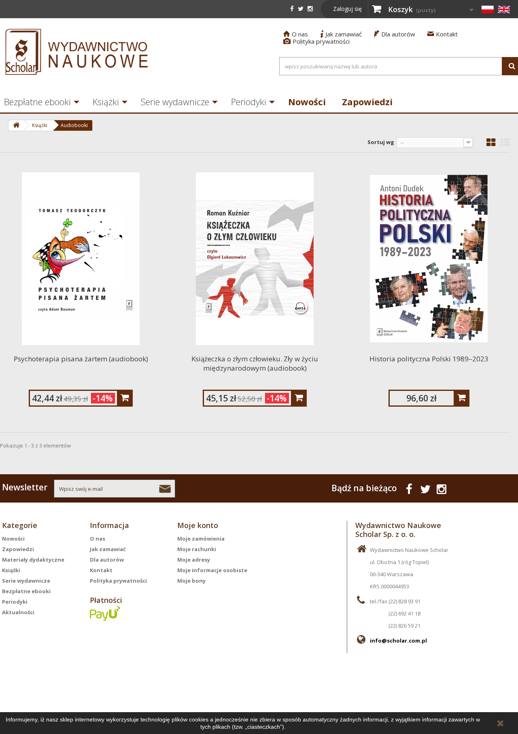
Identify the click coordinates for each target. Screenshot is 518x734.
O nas (295, 34)
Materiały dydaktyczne (33, 559)
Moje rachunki (196, 549)
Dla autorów (394, 34)
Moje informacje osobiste (212, 570)
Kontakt (442, 34)
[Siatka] (490, 142)
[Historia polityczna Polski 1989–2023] (429, 258)
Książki (106, 101)
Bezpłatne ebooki (26, 591)
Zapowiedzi (367, 101)
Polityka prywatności (316, 41)
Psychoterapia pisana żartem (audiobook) (81, 358)
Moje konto (197, 525)
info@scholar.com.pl (398, 640)
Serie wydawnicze (175, 101)
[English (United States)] (504, 9)
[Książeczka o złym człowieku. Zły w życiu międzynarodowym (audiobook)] (255, 258)
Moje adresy (193, 559)
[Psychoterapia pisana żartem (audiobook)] (81, 258)
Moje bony (191, 580)
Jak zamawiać (341, 34)
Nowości (307, 101)
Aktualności (18, 612)
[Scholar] (77, 51)
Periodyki (248, 101)
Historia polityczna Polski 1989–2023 (428, 358)
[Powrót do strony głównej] (16, 125)
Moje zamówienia (201, 538)
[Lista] (505, 142)
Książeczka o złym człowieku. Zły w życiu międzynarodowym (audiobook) (254, 363)
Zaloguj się (347, 9)
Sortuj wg (380, 142)
